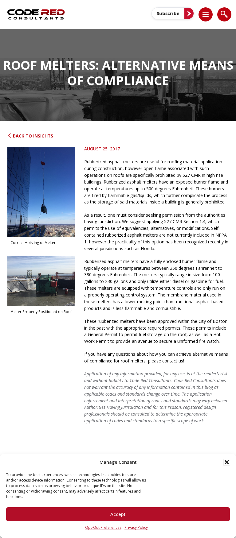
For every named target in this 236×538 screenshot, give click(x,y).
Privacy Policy (136, 527)
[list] (206, 14)
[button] (227, 462)
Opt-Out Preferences (103, 527)
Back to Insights (32, 136)
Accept (118, 514)
